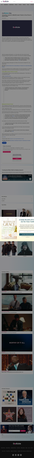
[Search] (24, 1)
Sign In (32, 1)
